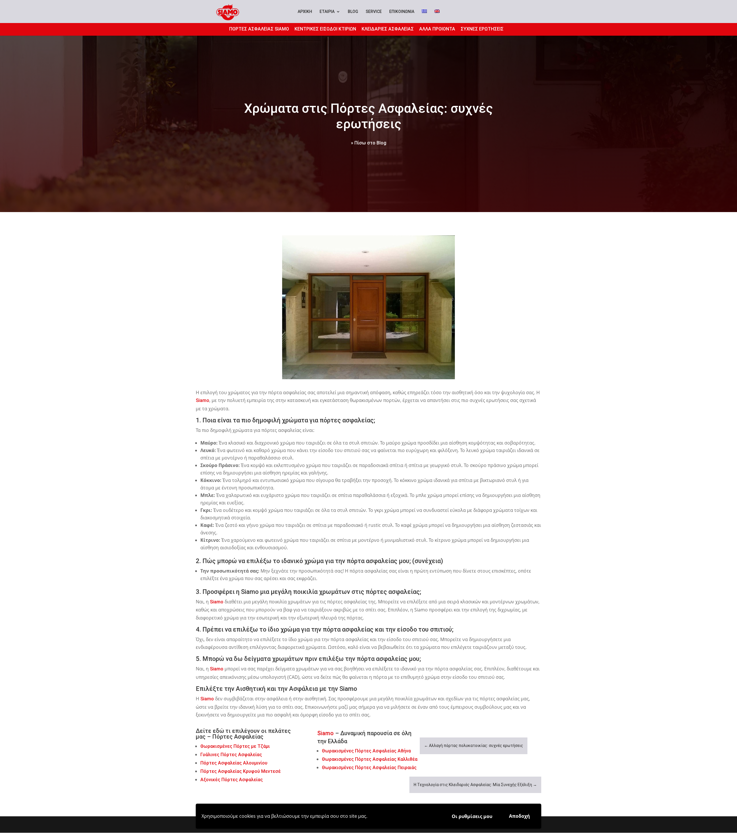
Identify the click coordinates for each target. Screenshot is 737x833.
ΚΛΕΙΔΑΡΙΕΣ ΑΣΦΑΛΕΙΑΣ (388, 29)
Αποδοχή (519, 816)
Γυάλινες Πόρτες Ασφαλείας (231, 754)
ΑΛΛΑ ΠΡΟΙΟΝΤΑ (437, 29)
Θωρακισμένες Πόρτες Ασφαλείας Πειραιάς (369, 767)
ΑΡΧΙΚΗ (305, 11)
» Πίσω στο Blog (368, 143)
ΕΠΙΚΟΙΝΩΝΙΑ (401, 11)
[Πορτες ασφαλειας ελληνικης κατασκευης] (368, 307)
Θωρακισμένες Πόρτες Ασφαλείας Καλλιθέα (369, 759)
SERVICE (374, 11)
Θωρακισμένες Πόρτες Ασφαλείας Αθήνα (366, 751)
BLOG (353, 11)
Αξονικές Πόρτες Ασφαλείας (231, 779)
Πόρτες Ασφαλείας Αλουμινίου (233, 763)
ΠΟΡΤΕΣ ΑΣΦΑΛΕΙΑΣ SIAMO (259, 29)
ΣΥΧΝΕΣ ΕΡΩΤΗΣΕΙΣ (482, 29)
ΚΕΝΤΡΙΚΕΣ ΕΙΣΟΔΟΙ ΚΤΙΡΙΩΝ (325, 29)
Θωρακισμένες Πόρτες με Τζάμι (235, 746)
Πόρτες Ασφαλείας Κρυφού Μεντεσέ (240, 771)
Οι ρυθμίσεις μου (472, 816)
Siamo (202, 400)
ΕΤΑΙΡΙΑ (327, 11)
